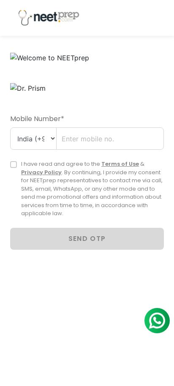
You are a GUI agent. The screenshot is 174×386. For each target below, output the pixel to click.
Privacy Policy (41, 172)
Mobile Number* (37, 119)
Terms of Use (120, 164)
